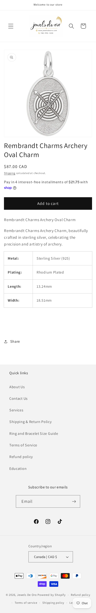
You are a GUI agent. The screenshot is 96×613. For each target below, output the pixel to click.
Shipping (9, 173)
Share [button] (15, 341)
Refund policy (21, 456)
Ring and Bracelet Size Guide (33, 433)
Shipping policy (53, 603)
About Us (17, 386)
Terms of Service (23, 445)
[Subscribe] (74, 501)
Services (16, 410)
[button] (11, 26)
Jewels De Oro (27, 595)
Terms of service (26, 603)
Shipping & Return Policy (30, 421)
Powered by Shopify (52, 595)
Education (18, 468)
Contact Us (18, 398)
